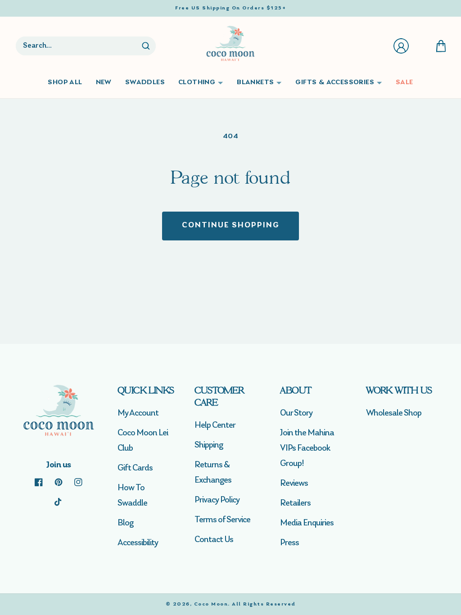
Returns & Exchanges (212, 473)
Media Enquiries (307, 523)
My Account (138, 413)
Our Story (296, 413)
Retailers (295, 503)
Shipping (208, 445)
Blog (125, 523)
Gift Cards (135, 468)
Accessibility (138, 542)
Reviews (294, 483)
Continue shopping (231, 226)
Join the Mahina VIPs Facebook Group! (307, 448)
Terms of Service (222, 520)
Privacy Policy (217, 500)
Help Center (214, 425)
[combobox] (78, 45)
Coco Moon (211, 604)
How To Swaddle (132, 496)
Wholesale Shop (393, 413)
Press (289, 542)
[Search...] (146, 45)
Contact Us (213, 539)
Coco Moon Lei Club (143, 441)
